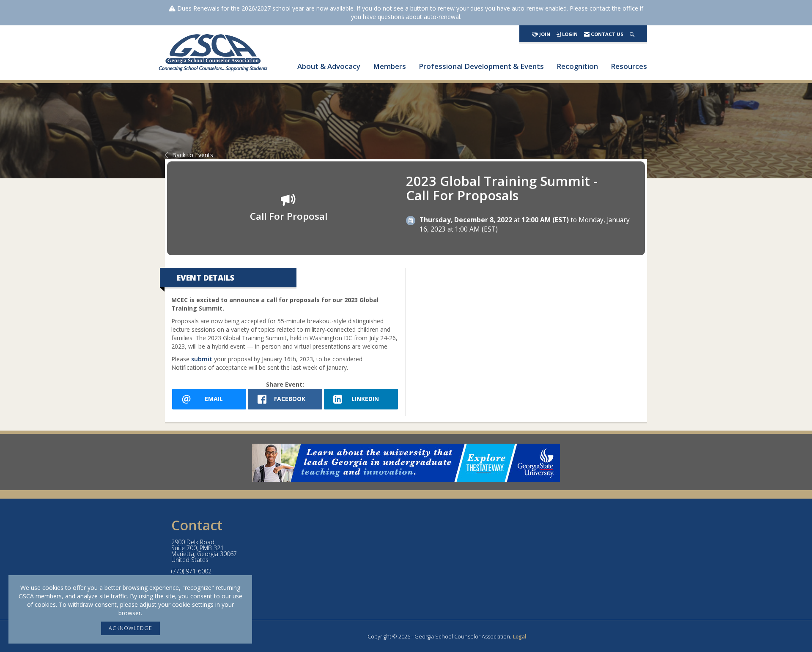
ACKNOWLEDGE (130, 628)
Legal (519, 636)
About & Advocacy (328, 66)
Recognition (577, 66)
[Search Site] (632, 34)
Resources (629, 66)
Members (389, 66)
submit (201, 359)
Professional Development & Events (481, 66)
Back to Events (192, 155)
